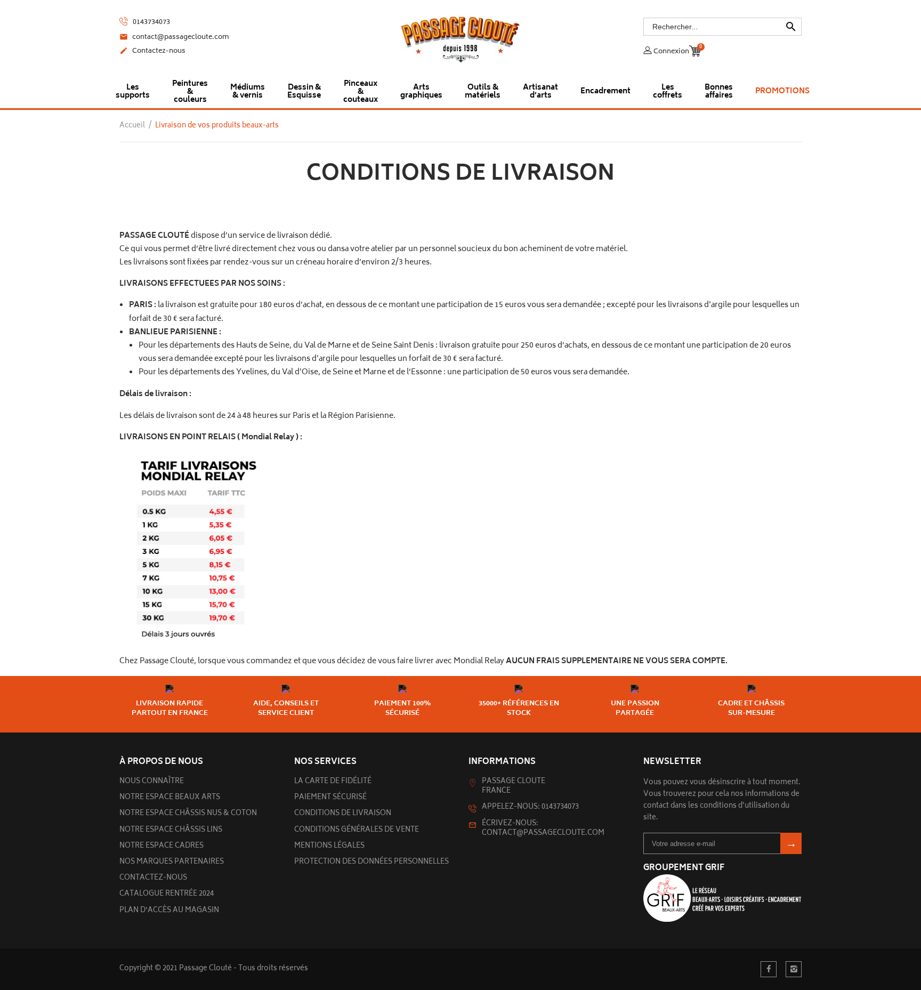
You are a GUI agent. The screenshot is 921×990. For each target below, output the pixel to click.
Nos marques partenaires (171, 862)
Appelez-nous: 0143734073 (530, 807)
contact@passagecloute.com (174, 38)
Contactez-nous (152, 51)
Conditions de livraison (342, 814)
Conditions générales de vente (356, 830)
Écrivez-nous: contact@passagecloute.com (543, 829)
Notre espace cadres (161, 846)
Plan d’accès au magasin (169, 911)
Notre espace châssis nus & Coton (188, 814)
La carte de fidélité (332, 782)
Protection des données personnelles (371, 862)
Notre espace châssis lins (170, 830)
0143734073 (150, 22)
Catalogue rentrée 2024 (166, 894)
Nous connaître (151, 782)
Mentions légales (329, 846)
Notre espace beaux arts (169, 798)
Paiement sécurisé (330, 798)
